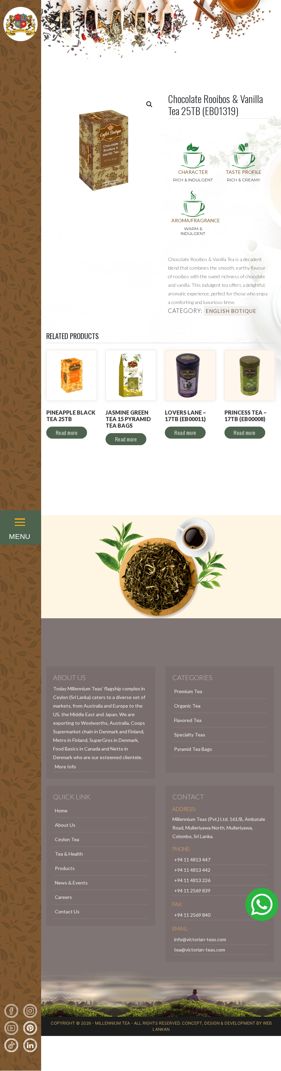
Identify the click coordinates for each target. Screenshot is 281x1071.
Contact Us (67, 911)
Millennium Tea (112, 1023)
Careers (63, 897)
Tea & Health (69, 854)
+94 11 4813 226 (192, 880)
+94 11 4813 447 (192, 860)
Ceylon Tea (67, 839)
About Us (65, 825)
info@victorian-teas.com (200, 939)
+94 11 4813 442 (192, 870)
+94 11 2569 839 (192, 890)
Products (65, 868)
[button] (21, 512)
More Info (65, 766)
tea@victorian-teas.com (199, 949)
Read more (67, 432)
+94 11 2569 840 (192, 915)
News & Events (71, 883)
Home (61, 810)
